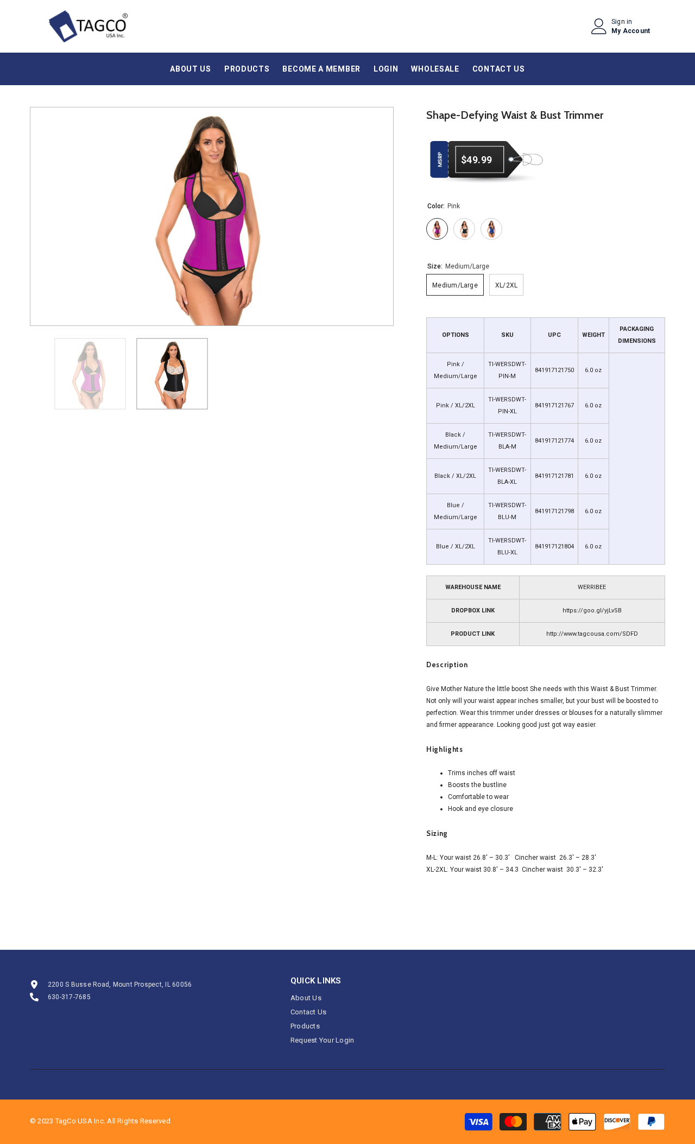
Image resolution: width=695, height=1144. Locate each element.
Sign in (622, 21)
